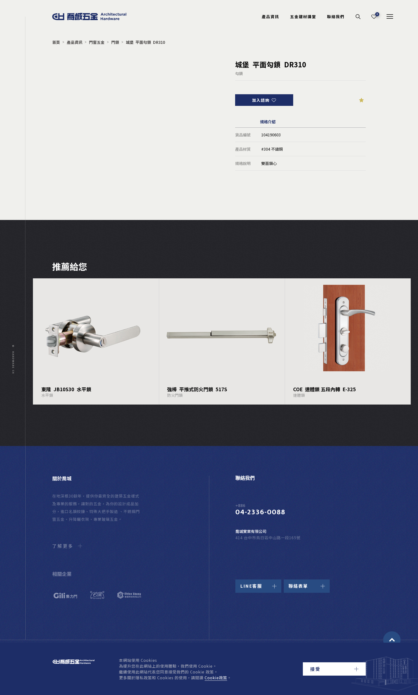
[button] (334, 669)
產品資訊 (270, 16)
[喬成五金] (94, 16)
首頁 (56, 42)
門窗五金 (96, 42)
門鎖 (115, 42)
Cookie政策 (216, 677)
